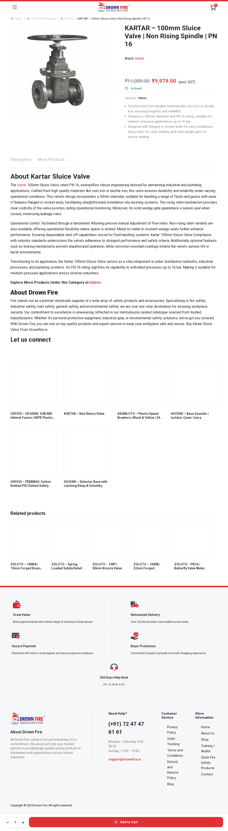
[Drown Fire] (113, 7)
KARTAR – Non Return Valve (84, 413)
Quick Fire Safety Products (208, 762)
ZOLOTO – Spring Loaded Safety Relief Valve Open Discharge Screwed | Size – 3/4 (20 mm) (67, 566)
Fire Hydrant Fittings (43, 18)
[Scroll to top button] (220, 811)
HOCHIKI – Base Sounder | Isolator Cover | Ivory (190, 415)
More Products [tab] (51, 159)
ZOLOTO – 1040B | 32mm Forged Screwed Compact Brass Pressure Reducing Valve (146, 566)
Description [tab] (20, 159)
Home (18, 18)
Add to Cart (129, 822)
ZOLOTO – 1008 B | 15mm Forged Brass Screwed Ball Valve (25, 566)
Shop (205, 740)
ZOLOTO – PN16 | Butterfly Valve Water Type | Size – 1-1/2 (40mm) (189, 566)
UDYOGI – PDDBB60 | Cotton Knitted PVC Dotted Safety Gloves (30, 484)
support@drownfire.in (124, 759)
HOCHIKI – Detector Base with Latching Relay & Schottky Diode (85, 484)
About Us (208, 733)
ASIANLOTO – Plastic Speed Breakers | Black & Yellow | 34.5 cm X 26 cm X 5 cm (140, 416)
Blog (170, 784)
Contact (207, 774)
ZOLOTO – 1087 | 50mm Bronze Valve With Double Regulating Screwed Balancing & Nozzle (109, 566)
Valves (69, 18)
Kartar (139, 58)
